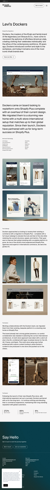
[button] (46, 5)
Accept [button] (5, 485)
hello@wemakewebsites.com (9, 459)
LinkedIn (36, 471)
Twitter (35, 475)
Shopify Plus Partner (38, 476)
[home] (6, 5)
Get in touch (39, 5)
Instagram (36, 473)
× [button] (19, 470)
